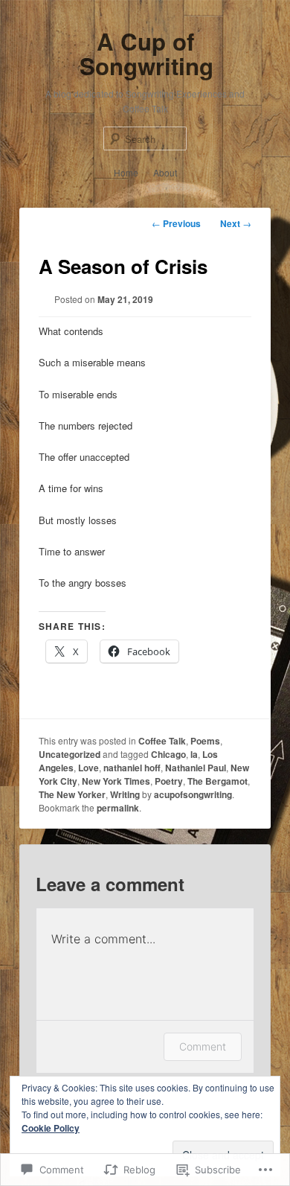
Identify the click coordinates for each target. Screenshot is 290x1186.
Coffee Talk (162, 740)
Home (126, 172)
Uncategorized (69, 754)
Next (235, 223)
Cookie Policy (51, 1128)
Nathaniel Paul (195, 767)
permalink (118, 807)
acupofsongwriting (193, 794)
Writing (125, 794)
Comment (202, 1046)
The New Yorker (72, 794)
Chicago (168, 754)
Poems (205, 740)
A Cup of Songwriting (146, 54)
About (165, 172)
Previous (176, 223)
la (194, 754)
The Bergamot (217, 781)
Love (88, 767)
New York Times (116, 781)
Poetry (169, 781)
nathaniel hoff (132, 767)
